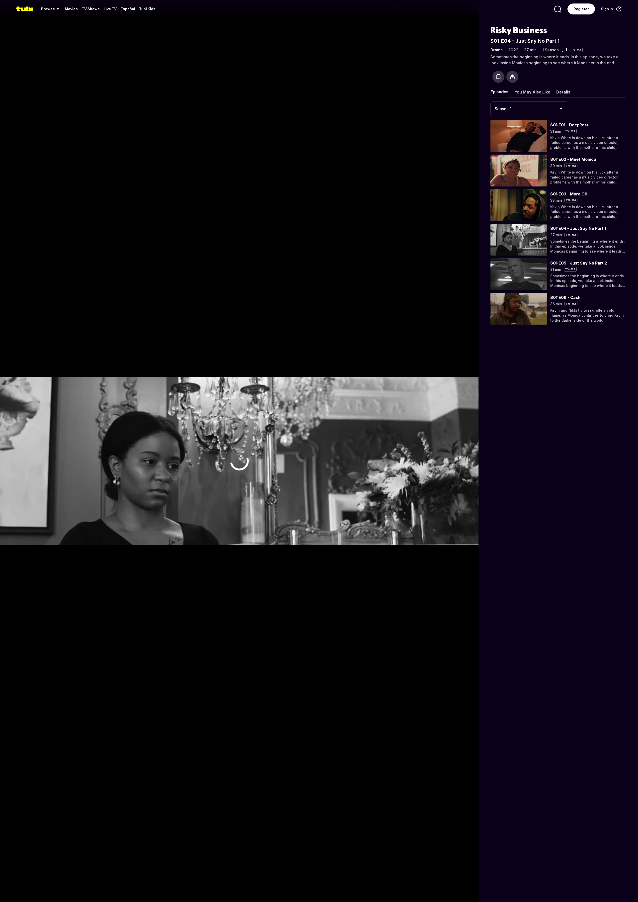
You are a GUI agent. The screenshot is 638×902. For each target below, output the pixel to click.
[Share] (512, 77)
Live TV (110, 9)
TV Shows (91, 9)
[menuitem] (51, 9)
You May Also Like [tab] (532, 92)
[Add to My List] (498, 77)
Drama (496, 49)
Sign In (607, 9)
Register (581, 9)
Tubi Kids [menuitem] (147, 9)
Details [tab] (563, 92)
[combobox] (529, 109)
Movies (71, 9)
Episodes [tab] (499, 91)
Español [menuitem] (128, 9)
